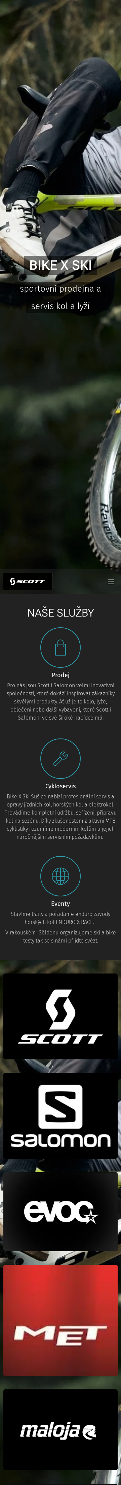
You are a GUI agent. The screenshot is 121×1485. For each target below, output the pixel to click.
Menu (111, 581)
